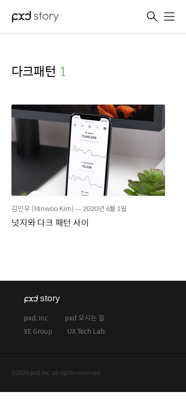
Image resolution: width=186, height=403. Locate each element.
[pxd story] (59, 18)
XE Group (38, 331)
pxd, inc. (37, 318)
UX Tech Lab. (87, 331)
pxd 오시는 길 (84, 318)
